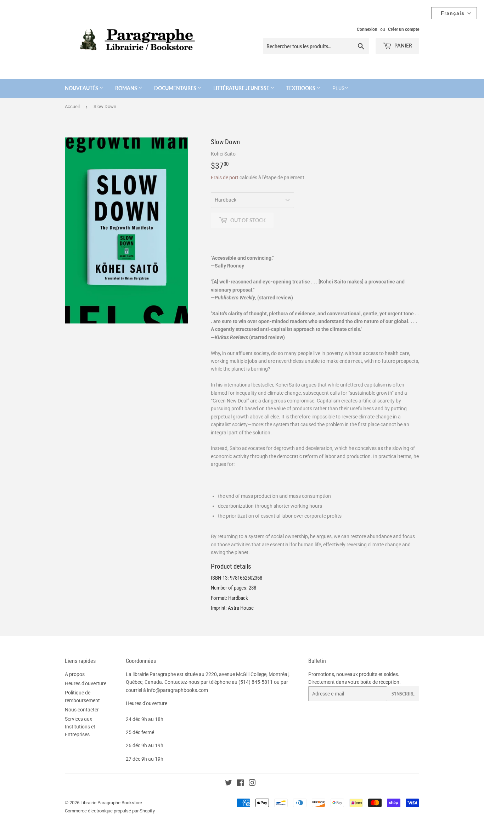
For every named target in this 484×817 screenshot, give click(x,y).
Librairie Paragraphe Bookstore (111, 802)
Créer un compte (403, 29)
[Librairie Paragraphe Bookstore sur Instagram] (252, 784)
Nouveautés (82, 88)
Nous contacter (82, 709)
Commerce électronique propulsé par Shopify (110, 810)
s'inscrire (403, 694)
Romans (126, 88)
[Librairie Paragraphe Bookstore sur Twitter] (228, 784)
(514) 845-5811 (255, 682)
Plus (338, 88)
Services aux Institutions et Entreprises (80, 727)
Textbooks (301, 88)
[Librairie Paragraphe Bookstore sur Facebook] (240, 784)
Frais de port (224, 177)
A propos (75, 674)
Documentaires (175, 88)
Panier (402, 46)
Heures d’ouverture (85, 683)
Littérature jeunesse (241, 88)
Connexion (367, 29)
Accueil (72, 106)
